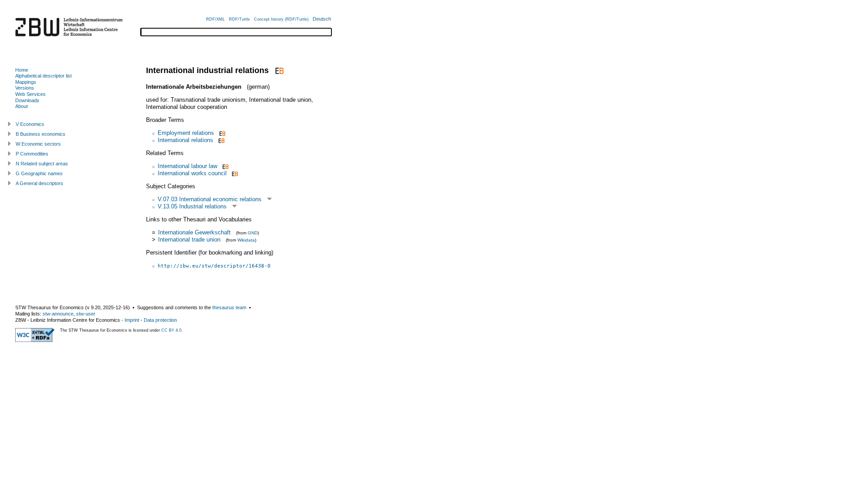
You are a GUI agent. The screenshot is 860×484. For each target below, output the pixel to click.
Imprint (132, 320)
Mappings (25, 82)
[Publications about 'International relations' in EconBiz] (220, 140)
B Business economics (40, 134)
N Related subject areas (42, 163)
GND (253, 232)
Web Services (30, 94)
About (21, 106)
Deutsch (322, 19)
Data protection (160, 320)
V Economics (30, 124)
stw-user (85, 313)
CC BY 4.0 (171, 330)
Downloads (27, 100)
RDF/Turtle (239, 19)
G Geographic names (39, 173)
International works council (192, 173)
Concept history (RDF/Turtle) (281, 19)
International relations (185, 140)
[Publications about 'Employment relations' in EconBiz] (221, 133)
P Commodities (32, 153)
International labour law (187, 166)
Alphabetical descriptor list (43, 75)
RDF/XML (215, 19)
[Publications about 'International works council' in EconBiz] (234, 173)
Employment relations (186, 133)
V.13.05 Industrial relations (192, 206)
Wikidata (246, 240)
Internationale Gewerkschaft (194, 232)
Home (21, 70)
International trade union (189, 239)
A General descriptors (39, 183)
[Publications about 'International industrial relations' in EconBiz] (278, 70)
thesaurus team (229, 307)
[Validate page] (35, 340)
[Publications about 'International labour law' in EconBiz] (224, 166)
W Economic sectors (38, 144)
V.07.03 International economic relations (210, 199)
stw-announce (58, 313)
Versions (24, 88)
